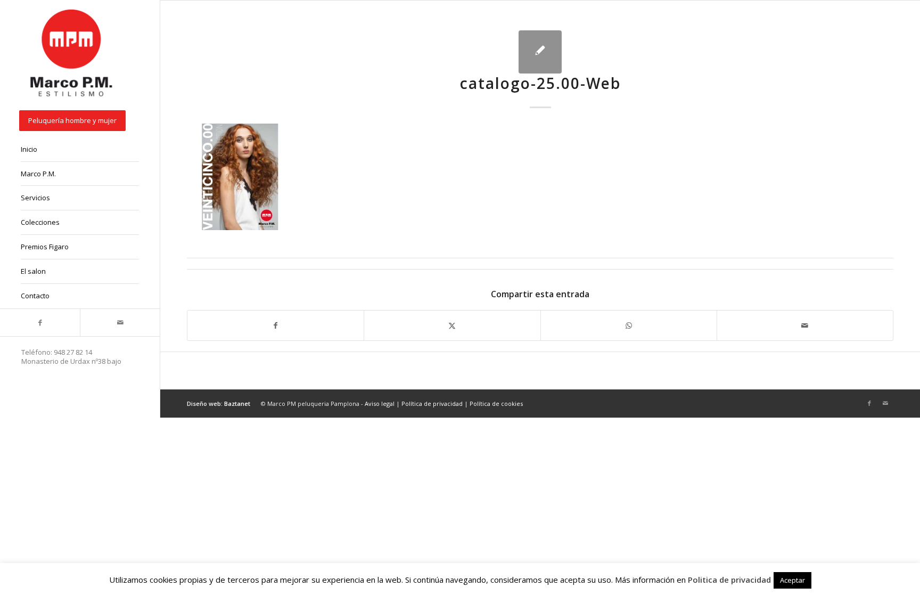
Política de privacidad (432, 403)
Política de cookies (496, 403)
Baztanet (237, 403)
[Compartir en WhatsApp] (629, 325)
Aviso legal (380, 403)
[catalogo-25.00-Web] (540, 52)
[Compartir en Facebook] (275, 325)
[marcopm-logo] (71, 54)
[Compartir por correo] (805, 325)
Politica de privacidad (729, 579)
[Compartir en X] (452, 325)
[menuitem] (80, 121)
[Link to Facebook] (40, 322)
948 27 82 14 (73, 352)
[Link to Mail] (120, 322)
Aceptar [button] (792, 580)
